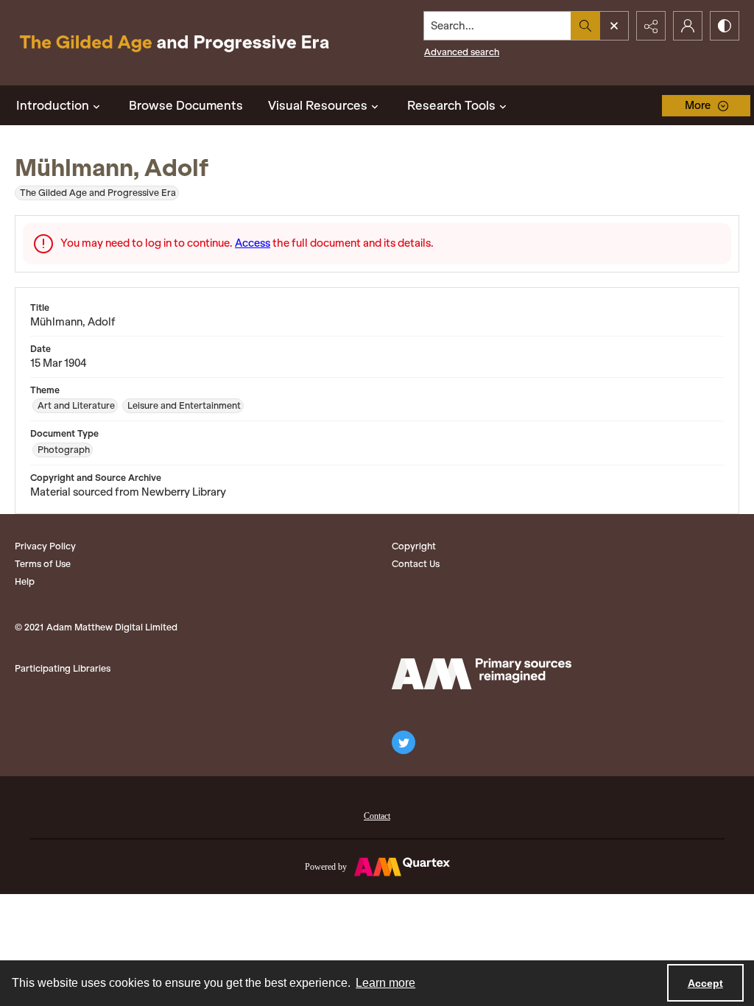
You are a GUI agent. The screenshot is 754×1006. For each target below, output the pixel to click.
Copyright (414, 546)
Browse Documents (186, 105)
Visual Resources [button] (317, 105)
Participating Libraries (62, 668)
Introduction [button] (52, 105)
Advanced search (461, 51)
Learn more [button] (385, 983)
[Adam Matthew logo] (481, 673)
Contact (377, 816)
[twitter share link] (403, 742)
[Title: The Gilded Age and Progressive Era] (174, 42)
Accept (705, 983)
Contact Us (416, 563)
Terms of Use (43, 563)
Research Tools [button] (451, 105)
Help (25, 581)
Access (252, 243)
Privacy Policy (45, 546)
